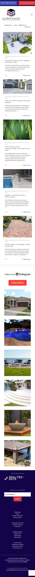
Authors (23, 25)
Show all (28, 27)
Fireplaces (17, 526)
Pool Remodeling (17, 525)
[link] (17, 274)
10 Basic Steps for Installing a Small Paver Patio (17, 245)
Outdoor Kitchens (17, 516)
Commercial (17, 543)
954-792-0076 (16, 478)
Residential (17, 537)
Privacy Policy (25, 570)
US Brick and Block (11, 56)
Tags (15, 25)
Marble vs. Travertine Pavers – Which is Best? (15, 196)
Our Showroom (17, 548)
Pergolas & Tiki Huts (17, 523)
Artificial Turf (17, 534)
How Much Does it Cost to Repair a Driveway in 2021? (17, 61)
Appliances (17, 535)
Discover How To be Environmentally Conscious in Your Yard (17, 148)
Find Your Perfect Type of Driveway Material (17, 101)
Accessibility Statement (13, 570)
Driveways (17, 512)
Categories (7, 25)
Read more (27, 75)
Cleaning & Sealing (17, 544)
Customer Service (17, 546)
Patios (17, 514)
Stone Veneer (17, 517)
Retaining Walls (17, 532)
